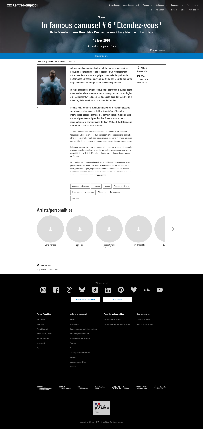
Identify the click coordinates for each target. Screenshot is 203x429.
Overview (41, 61)
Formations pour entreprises (112, 319)
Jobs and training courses (44, 334)
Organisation (41, 324)
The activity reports (42, 329)
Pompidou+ (176, 5)
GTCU (98, 422)
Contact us (117, 299)
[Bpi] (46, 389)
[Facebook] (56, 290)
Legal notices (84, 422)
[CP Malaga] (101, 389)
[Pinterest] (120, 290)
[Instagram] (43, 290)
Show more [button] (101, 175)
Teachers (73, 343)
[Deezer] (133, 290)
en (195, 5)
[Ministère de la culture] (101, 408)
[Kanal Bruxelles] (122, 389)
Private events (74, 324)
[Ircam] (66, 389)
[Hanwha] (160, 389)
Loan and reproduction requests (79, 334)
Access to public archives (78, 362)
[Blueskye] (82, 290)
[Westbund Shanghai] (143, 389)
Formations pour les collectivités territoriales (117, 324)
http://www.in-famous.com (47, 269)
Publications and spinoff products (80, 338)
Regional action (41, 348)
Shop (184, 9)
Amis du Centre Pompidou (145, 324)
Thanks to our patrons (143, 319)
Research (73, 357)
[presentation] (172, 229)
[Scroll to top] (197, 423)
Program (146, 5)
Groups (72, 319)
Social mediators (75, 348)
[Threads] (69, 290)
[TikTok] (95, 290)
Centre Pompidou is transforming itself (125, 5)
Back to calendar (159, 50)
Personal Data (105, 422)
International (41, 343)
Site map (92, 422)
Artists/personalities (57, 61)
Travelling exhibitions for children (80, 353)
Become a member (160, 9)
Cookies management (116, 422)
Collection (160, 5)
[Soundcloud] (146, 290)
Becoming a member (43, 338)
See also (72, 61)
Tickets (174, 9)
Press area (73, 367)
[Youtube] (159, 290)
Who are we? (41, 319)
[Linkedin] (108, 290)
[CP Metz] (85, 389)
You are (193, 9)
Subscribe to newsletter (85, 299)
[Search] (188, 5)
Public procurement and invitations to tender (83, 329)
